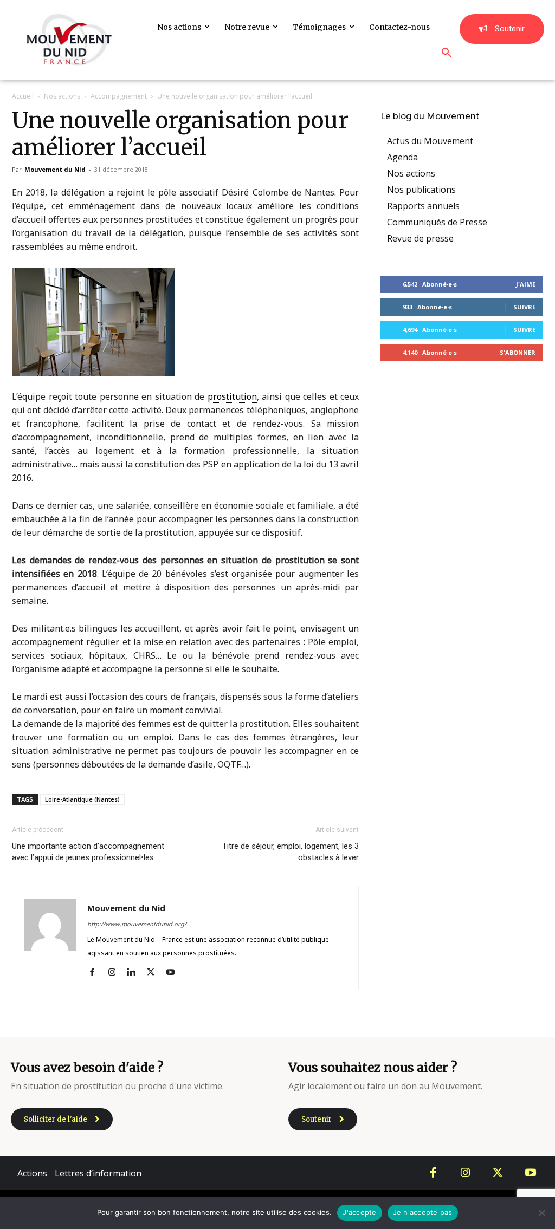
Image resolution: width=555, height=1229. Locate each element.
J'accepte (359, 1212)
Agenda (402, 157)
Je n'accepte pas (423, 1212)
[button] (447, 53)
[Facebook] (96, 973)
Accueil (23, 96)
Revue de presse (420, 238)
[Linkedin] (135, 973)
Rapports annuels (423, 206)
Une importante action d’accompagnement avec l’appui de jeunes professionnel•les (88, 851)
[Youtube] (174, 973)
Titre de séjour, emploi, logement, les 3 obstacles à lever (290, 851)
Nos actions (62, 96)
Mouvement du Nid (55, 169)
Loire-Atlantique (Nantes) (82, 799)
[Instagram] (116, 973)
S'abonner (517, 352)
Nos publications (421, 190)
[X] (155, 973)
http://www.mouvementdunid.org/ (136, 924)
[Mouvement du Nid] (69, 40)
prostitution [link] (232, 396)
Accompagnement (119, 96)
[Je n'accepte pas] (541, 1212)
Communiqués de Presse (437, 222)
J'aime (525, 284)
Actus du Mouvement (430, 141)
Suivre (524, 307)
